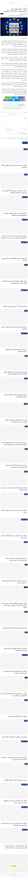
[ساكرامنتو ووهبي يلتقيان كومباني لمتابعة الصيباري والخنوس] (14, 385)
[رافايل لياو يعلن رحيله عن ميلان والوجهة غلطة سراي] (14, 500)
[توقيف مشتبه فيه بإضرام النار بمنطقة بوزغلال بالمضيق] (14, 155)
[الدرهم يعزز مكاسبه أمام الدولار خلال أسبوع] (14, 727)
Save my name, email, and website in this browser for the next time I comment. (14, 139)
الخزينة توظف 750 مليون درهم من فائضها (15, 306)
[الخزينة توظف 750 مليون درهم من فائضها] (14, 296)
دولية (26, 355)
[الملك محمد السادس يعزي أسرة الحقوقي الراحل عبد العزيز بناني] (14, 791)
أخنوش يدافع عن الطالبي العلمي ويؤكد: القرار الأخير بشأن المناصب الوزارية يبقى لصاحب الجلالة (14, 605)
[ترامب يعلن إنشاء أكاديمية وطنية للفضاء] (14, 770)
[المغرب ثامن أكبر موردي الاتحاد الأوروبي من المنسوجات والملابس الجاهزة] (14, 181)
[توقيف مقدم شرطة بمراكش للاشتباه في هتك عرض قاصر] (14, 526)
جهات (26, 611)
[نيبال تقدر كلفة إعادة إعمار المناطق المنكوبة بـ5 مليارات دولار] (14, 571)
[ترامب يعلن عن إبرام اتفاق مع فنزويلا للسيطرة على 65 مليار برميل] (14, 455)
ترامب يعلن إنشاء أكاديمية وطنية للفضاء (15, 780)
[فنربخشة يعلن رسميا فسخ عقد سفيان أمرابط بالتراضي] (14, 317)
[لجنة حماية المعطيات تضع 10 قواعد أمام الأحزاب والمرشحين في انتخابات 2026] (14, 836)
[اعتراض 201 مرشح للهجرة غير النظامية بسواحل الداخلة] (14, 340)
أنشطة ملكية (24, 784)
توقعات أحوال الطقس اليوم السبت (17, 716)
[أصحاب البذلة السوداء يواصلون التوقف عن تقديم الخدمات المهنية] (14, 661)
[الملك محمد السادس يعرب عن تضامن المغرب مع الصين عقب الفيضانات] (14, 813)
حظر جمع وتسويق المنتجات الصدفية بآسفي (14, 628)
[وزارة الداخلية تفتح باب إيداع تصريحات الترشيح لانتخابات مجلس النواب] (14, 548)
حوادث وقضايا (24, 242)
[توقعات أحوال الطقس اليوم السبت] (14, 706)
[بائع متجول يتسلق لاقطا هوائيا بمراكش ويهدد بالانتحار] (14, 248)
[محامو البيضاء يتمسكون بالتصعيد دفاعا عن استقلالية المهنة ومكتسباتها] (14, 203)
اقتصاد (26, 174)
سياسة (25, 403)
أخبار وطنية (25, 197)
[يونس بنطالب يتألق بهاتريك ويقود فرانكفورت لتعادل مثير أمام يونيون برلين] (14, 271)
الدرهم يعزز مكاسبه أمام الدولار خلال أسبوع (14, 737)
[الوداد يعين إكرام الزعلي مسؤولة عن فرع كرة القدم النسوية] (14, 478)
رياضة (26, 264)
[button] (21, 97)
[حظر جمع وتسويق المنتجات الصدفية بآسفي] (14, 618)
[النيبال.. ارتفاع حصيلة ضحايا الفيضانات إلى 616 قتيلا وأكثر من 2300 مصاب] (14, 684)
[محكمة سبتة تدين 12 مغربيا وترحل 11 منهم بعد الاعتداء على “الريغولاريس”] (14, 748)
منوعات (2, 13)
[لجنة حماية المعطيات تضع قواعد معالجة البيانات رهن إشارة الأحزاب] (14, 410)
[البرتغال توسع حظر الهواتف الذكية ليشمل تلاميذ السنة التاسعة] (14, 639)
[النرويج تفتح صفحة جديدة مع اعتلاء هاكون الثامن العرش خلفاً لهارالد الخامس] (14, 362)
